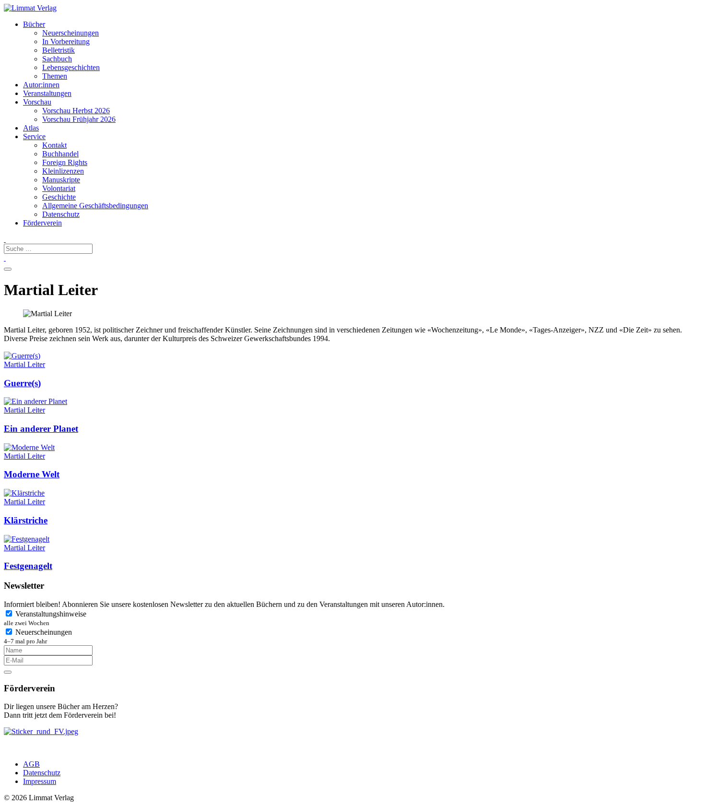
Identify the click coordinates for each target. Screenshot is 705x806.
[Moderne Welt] (29, 447)
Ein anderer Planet (41, 429)
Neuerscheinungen (38, 636)
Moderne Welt (31, 474)
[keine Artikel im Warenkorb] (5, 258)
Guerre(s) (22, 383)
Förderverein (42, 223)
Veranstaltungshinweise (45, 618)
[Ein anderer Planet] (35, 401)
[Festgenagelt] (26, 539)
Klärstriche (25, 520)
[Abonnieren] (8, 672)
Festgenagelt (28, 566)
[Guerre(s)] (22, 356)
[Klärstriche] (24, 493)
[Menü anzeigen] (8, 269)
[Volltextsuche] (5, 239)
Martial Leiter (24, 364)
